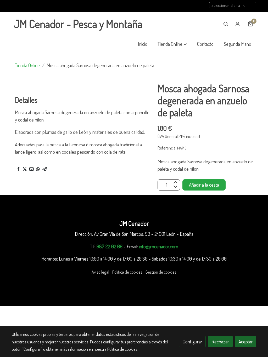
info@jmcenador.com (158, 246)
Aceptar (245, 341)
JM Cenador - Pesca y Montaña (78, 23)
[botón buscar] (225, 23)
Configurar (192, 341)
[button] (172, 44)
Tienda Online (27, 65)
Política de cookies (127, 272)
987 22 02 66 (109, 246)
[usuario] (237, 23)
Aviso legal (100, 272)
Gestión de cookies (161, 272)
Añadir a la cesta (204, 185)
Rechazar (220, 341)
